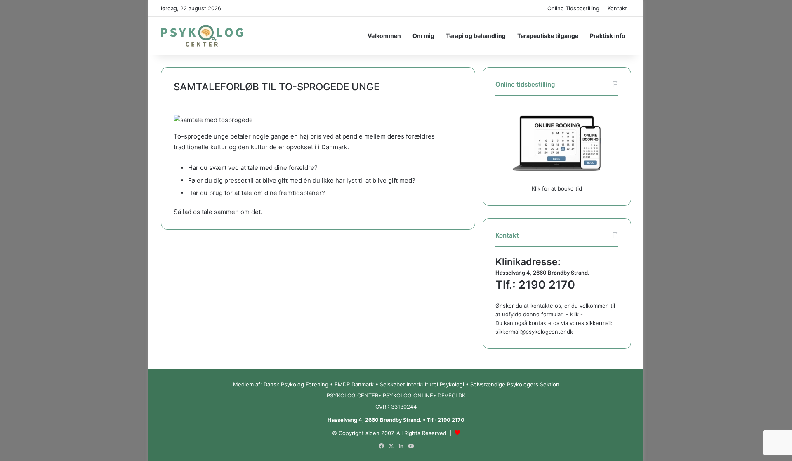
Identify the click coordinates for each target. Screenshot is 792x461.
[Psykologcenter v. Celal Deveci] (202, 36)
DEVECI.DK (451, 395)
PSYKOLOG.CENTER (352, 395)
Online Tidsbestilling (573, 8)
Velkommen (384, 35)
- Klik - (574, 314)
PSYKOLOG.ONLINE (408, 395)
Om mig (423, 35)
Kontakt (617, 8)
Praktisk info (607, 35)
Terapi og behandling (476, 35)
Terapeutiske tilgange (547, 35)
